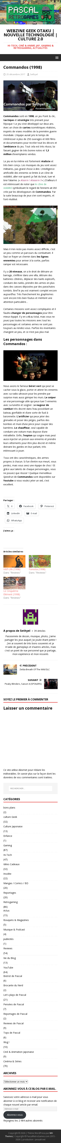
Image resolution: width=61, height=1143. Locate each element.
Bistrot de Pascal (12, 976)
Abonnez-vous (15, 1114)
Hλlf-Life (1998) (11, 569)
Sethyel (34, 74)
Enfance (7, 835)
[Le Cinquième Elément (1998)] (14, 583)
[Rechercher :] (30, 788)
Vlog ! (6, 1042)
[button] (56, 57)
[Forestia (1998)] (40, 561)
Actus (6, 910)
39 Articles (39, 630)
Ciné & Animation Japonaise (18, 1051)
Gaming (7, 845)
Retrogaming (10, 902)
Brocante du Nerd (13, 985)
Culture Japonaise (13, 826)
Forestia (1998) (37, 569)
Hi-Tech (7, 854)
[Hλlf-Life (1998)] (14, 561)
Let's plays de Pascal (14, 994)
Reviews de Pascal (13, 1023)
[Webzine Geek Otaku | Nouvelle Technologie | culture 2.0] (30, 22)
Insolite (7, 873)
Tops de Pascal (11, 1032)
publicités (8, 939)
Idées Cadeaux (11, 864)
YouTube (8, 967)
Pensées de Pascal (13, 1004)
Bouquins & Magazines (16, 920)
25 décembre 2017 (15, 74)
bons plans (9, 807)
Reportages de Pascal (15, 1013)
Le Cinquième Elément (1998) (11, 592)
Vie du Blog (9, 958)
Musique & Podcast (14, 929)
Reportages (9, 892)
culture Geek (10, 816)
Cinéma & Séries (12, 1061)
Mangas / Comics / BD (15, 883)
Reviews (7, 948)
